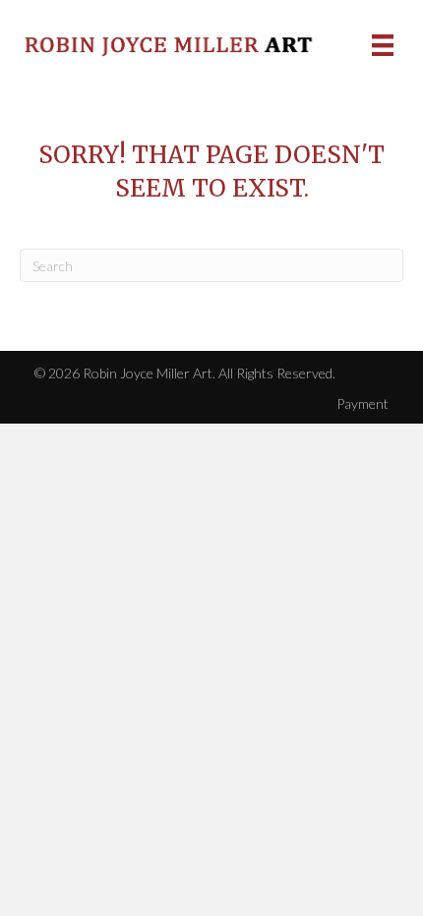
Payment (362, 403)
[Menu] (382, 45)
